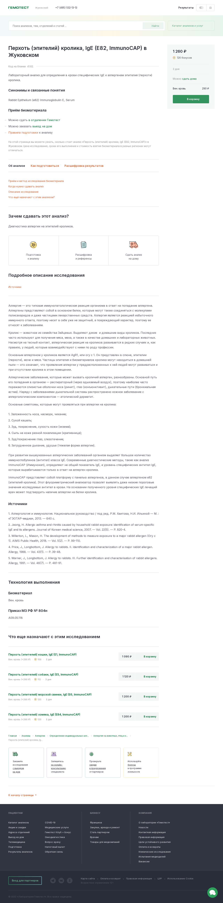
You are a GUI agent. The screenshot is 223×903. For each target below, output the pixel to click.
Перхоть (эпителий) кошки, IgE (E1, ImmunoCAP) (42, 654)
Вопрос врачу (52, 842)
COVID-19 (50, 822)
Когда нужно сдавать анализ (26, 186)
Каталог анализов (18, 822)
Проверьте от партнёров (97, 766)
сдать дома (189, 78)
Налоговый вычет (55, 846)
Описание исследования (23, 191)
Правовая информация (151, 837)
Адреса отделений (19, 832)
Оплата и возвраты (149, 846)
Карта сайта (88, 878)
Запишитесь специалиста (58, 766)
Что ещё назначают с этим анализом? (31, 197)
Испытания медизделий (152, 856)
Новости (143, 827)
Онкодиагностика (55, 837)
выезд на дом (42, 126)
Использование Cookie (180, 878)
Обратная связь (54, 851)
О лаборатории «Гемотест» (154, 822)
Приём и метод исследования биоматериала (36, 180)
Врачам (94, 837)
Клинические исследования (155, 851)
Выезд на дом (16, 837)
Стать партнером (99, 832)
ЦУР (159, 878)
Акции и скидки (17, 827)
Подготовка (15, 846)
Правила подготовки (23, 132)
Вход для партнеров (25, 880)
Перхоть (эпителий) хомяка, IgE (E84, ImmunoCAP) (44, 714)
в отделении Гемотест (44, 120)
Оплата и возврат (110, 878)
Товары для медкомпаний (105, 842)
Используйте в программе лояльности (134, 766)
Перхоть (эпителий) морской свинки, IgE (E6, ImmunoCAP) (50, 694)
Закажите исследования (20, 766)
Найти (155, 25)
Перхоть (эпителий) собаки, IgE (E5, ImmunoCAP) (43, 674)
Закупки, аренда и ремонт (105, 827)
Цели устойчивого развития (155, 842)
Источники (14, 286)
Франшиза (96, 822)
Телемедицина (16, 842)
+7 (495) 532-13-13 (66, 7)
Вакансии (144, 861)
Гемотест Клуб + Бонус (58, 832)
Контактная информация (152, 832)
